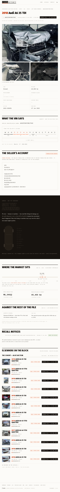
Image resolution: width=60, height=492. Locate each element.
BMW (23, 485)
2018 (28, 8)
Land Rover (42, 485)
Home (41, 2)
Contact (52, 2)
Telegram (52, 488)
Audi (20, 8)
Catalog (46, 2)
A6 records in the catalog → (10, 465)
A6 (24, 8)
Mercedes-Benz (18, 485)
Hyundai (9, 485)
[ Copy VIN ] (30, 140)
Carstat (4, 488)
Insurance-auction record (9, 8)
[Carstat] (9, 2)
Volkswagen (36, 485)
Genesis (30, 485)
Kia (12, 485)
